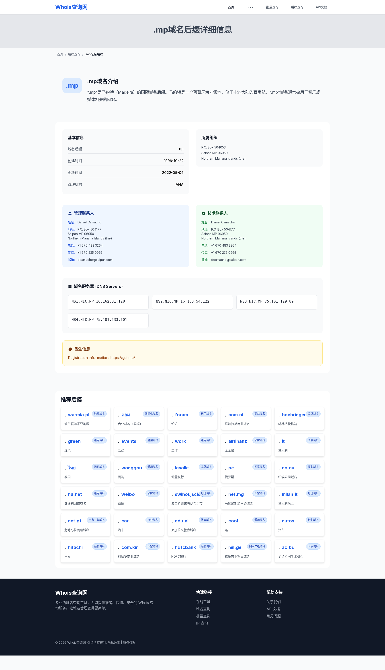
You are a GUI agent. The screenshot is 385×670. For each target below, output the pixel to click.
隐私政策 (114, 642)
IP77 (250, 7)
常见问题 (273, 616)
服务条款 (129, 642)
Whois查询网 (71, 7)
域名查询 (203, 609)
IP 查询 (202, 623)
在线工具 (203, 602)
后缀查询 (297, 7)
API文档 (321, 7)
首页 (231, 7)
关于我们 (273, 602)
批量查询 (272, 7)
